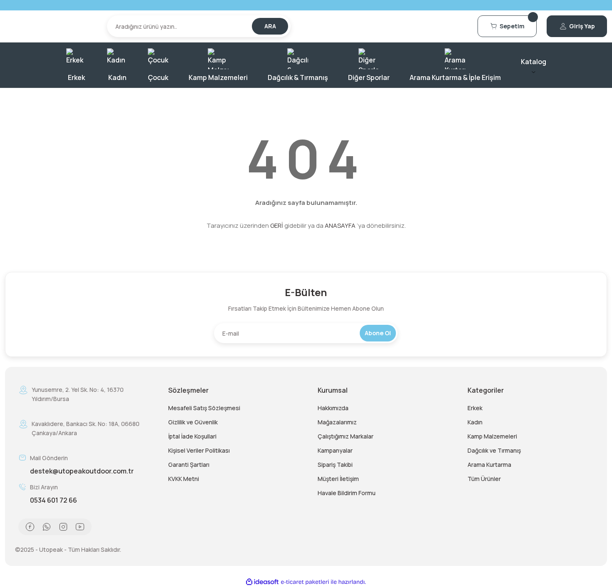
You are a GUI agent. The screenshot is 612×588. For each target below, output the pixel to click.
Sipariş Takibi (335, 464)
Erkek (475, 408)
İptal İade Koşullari (192, 436)
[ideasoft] (262, 582)
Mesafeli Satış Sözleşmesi (204, 408)
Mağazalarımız (337, 422)
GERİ (276, 225)
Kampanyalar (335, 450)
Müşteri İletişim (338, 479)
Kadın (475, 422)
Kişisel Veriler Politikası (199, 450)
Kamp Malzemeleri (492, 436)
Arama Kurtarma (489, 464)
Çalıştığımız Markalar (345, 436)
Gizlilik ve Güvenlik (193, 422)
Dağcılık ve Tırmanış (494, 450)
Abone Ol (378, 333)
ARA (270, 26)
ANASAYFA (340, 225)
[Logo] (51, 26)
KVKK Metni (183, 479)
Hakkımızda (333, 408)
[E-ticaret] (305, 582)
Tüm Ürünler (484, 479)
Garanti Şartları (188, 464)
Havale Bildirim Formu (347, 493)
